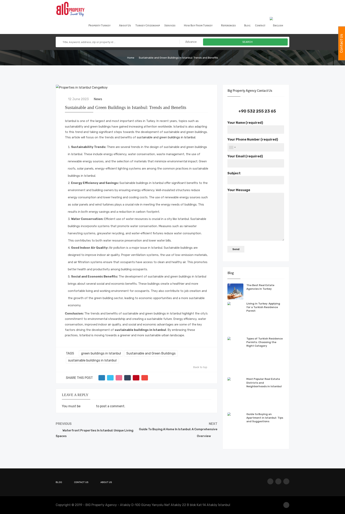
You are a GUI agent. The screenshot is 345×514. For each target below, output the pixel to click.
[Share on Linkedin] (119, 377)
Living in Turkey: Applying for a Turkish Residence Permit (263, 307)
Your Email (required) (245, 156)
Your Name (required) (245, 123)
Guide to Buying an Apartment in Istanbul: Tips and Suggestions (264, 418)
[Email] (144, 377)
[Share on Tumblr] (127, 377)
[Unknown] (232, 147)
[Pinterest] (136, 377)
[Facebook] (270, 481)
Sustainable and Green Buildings (150, 353)
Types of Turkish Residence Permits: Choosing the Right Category (264, 342)
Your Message (238, 190)
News (98, 99)
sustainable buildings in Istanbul (92, 360)
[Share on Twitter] (110, 377)
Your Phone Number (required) (252, 139)
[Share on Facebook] (101, 377)
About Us (106, 482)
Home (130, 57)
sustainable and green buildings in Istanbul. (166, 137)
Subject (234, 173)
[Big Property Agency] (72, 8)
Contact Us (81, 482)
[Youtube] (286, 481)
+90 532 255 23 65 (257, 111)
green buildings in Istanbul (101, 353)
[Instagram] (278, 481)
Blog (59, 482)
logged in (88, 406)
